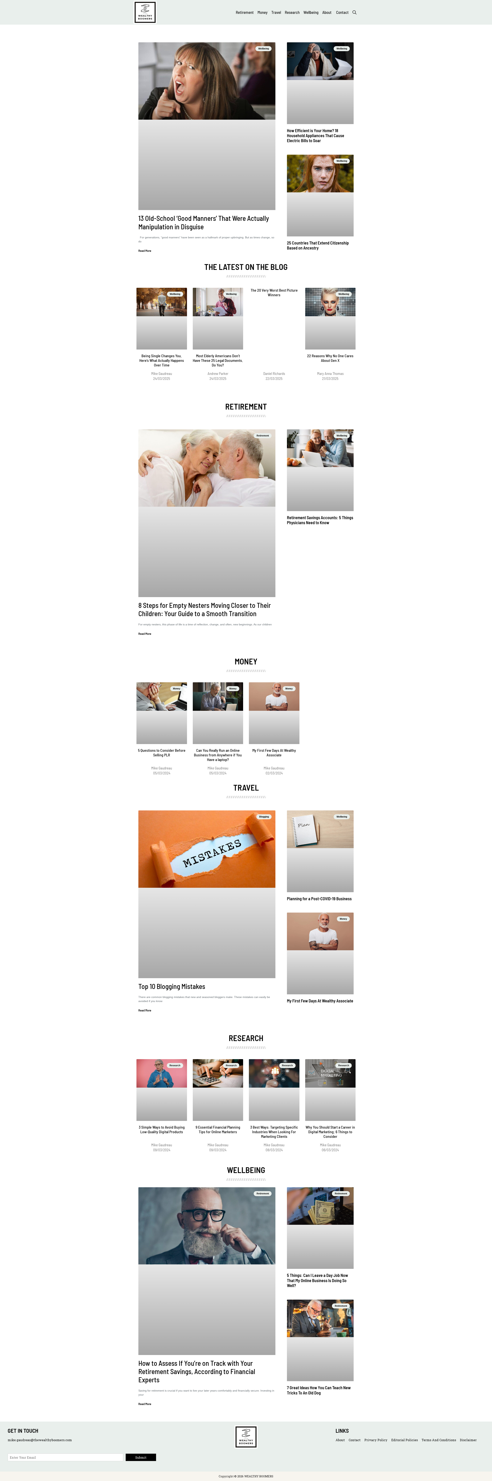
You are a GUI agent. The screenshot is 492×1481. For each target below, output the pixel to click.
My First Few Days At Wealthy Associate (274, 752)
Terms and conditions (439, 1440)
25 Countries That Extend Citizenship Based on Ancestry (318, 245)
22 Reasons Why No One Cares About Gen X (330, 358)
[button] (354, 12)
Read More (144, 250)
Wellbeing (310, 12)
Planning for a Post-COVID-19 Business (319, 898)
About (327, 12)
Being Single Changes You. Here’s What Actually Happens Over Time (161, 360)
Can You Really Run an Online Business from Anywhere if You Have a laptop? (218, 755)
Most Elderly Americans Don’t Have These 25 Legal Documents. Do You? (218, 360)
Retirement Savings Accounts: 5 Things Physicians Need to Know (320, 520)
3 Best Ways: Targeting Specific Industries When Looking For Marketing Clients (274, 1132)
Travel (276, 12)
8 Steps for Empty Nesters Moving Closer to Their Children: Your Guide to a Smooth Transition (204, 609)
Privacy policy (375, 1440)
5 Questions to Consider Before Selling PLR (161, 752)
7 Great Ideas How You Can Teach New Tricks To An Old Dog (319, 1390)
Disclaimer (468, 1440)
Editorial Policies (404, 1440)
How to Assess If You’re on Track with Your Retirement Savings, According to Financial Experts (196, 1371)
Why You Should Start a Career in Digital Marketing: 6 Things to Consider (330, 1132)
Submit (140, 1457)
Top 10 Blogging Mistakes (171, 986)
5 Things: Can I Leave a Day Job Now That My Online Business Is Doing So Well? (317, 1280)
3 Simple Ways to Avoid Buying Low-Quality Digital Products (162, 1129)
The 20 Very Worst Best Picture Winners (274, 292)
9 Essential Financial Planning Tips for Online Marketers (218, 1129)
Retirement (245, 12)
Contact (342, 12)
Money (263, 12)
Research (292, 12)
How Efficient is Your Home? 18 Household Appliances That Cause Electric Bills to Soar (315, 135)
